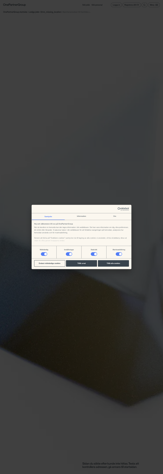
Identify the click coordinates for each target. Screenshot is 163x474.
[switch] (69, 254)
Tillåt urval (81, 263)
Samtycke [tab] (48, 216)
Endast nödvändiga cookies (50, 263)
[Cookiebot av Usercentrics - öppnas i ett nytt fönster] (119, 209)
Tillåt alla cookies (113, 263)
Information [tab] (81, 216)
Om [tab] (114, 216)
